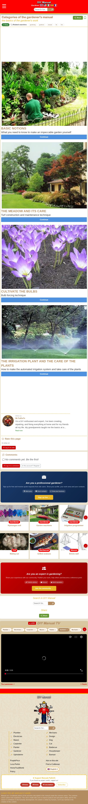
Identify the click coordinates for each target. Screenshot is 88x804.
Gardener (35, 5)
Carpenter (31, 630)
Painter (53, 630)
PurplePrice (15, 761)
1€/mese (25, 785)
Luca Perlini (15, 764)
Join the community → (44, 588)
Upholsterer (18, 755)
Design (52, 736)
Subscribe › (62, 785)
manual (50, 24)
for (56, 24)
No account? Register (32, 466)
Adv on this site (52, 761)
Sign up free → (44, 497)
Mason (43, 630)
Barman (52, 755)
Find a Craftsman (53, 764)
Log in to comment (12, 466)
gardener (41, 24)
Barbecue (53, 747)
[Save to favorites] (85, 17)
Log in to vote (10, 447)
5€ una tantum (48, 785)
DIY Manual (44, 2)
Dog (51, 740)
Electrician (18, 630)
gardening (33, 24)
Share (79, 18)
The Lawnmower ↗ (8, 684)
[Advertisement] (44, 44)
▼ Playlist (83, 684)
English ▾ (54, 769)
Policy (12, 771)
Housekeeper (54, 751)
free (62, 24)
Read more (19, 430)
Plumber (6, 630)
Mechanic (76, 630)
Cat (50, 744)
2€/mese (35, 785)
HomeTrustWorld (17, 768)
